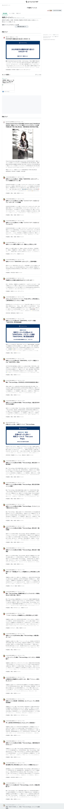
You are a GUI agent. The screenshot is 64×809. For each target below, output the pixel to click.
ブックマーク (5, 78)
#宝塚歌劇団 (8, 69)
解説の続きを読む (21, 26)
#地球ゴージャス (19, 69)
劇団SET (4, 20)
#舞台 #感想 (13, 193)
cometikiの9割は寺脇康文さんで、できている (13, 177)
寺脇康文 (21, 20)
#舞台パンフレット (9, 169)
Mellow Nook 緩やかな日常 (10, 422)
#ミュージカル (18, 455)
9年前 (23, 278)
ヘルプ (53, 36)
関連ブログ (18, 13)
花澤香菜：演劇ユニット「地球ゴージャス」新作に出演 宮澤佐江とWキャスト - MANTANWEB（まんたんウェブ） (8, 81)
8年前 (23, 177)
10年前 (23, 380)
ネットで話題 (11, 13)
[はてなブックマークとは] (9, 74)
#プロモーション (17, 607)
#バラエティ (13, 627)
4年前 (22, 121)
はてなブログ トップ (6, 5)
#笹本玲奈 (14, 171)
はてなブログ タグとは (47, 36)
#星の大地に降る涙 (33, 169)
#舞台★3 (24, 455)
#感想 (15, 416)
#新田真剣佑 (8, 171)
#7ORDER (14, 69)
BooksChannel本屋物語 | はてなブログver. (13, 121)
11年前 (23, 482)
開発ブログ (56, 36)
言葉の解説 (5, 13)
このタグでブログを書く (57, 10)
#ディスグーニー (27, 69)
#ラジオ (12, 585)
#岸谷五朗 (23, 171)
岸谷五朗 (16, 20)
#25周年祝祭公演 (25, 169)
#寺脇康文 (18, 171)
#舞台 (12, 352)
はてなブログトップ (46, 37)
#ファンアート (13, 253)
